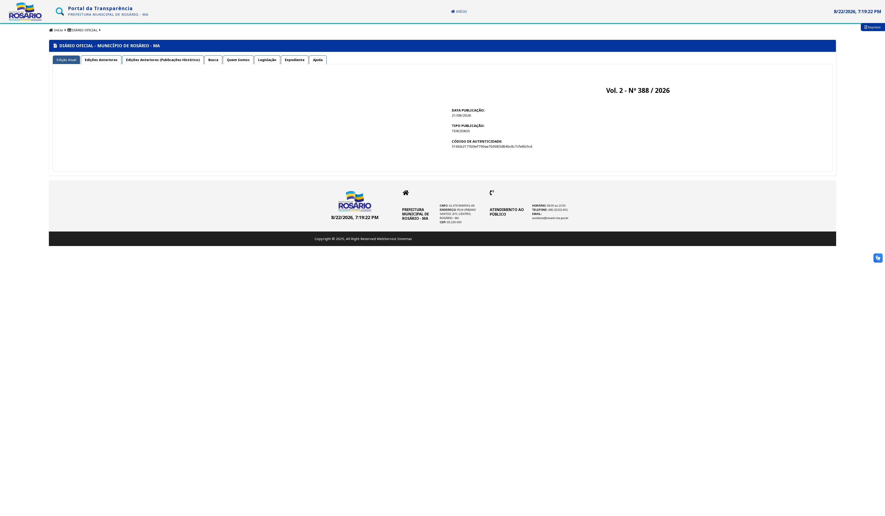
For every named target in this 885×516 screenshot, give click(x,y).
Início (58, 30)
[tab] (66, 59)
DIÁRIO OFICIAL (84, 30)
